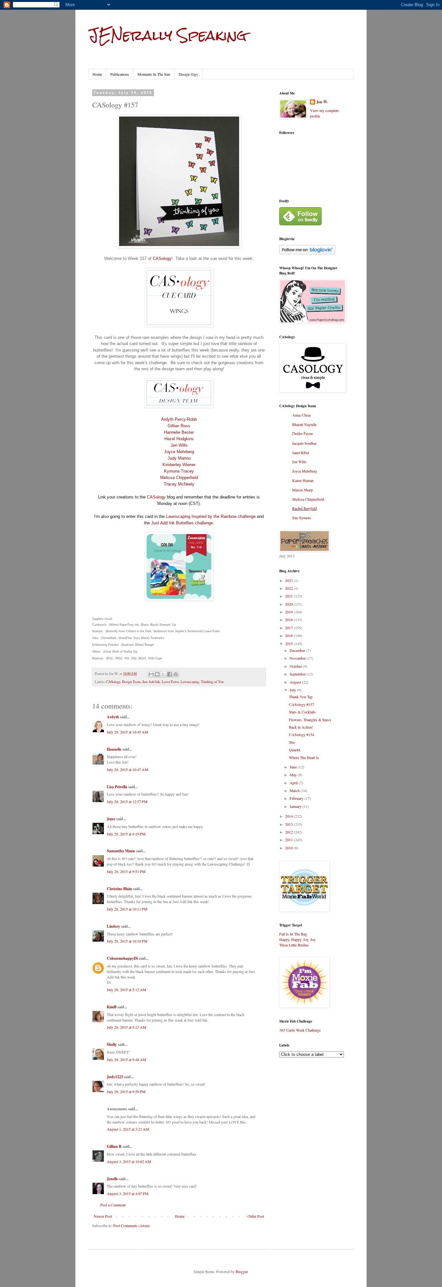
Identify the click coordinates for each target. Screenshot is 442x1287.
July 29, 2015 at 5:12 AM (126, 989)
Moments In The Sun (154, 74)
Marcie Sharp (302, 489)
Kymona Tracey (179, 471)
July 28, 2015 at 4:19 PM (126, 833)
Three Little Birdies (294, 944)
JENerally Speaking (167, 35)
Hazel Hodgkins (179, 438)
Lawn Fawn (170, 681)
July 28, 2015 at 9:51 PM (126, 871)
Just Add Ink (151, 681)
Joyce (111, 819)
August (296, 682)
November (298, 658)
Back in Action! (301, 727)
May (294, 774)
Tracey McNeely (179, 484)
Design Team (131, 681)
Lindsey (113, 926)
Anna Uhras (301, 415)
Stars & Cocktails (302, 711)
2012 (289, 831)
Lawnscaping (190, 681)
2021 (289, 596)
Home (97, 74)
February (297, 798)
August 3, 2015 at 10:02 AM (129, 1161)
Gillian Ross (179, 425)
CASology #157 (301, 704)
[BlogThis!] (157, 674)
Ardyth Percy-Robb (179, 419)
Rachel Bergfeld (304, 508)
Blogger (242, 1271)
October (296, 666)
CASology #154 (301, 734)
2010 (289, 847)
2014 (289, 816)
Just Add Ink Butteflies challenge (182, 522)
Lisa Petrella (117, 786)
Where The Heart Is (304, 757)
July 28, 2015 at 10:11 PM (127, 909)
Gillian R (114, 1146)
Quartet (294, 749)
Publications (119, 74)
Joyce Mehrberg (179, 451)
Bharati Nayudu (304, 424)
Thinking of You (212, 681)
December (298, 650)
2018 (289, 619)
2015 (289, 643)
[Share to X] (163, 674)
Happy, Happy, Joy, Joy (297, 939)
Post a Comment (113, 1204)
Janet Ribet (300, 452)
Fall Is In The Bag (293, 933)
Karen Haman (303, 480)
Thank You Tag (301, 696)
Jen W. (322, 102)
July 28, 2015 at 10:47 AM (127, 769)
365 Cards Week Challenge (300, 1030)
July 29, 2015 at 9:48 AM (126, 1059)
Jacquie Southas (304, 443)
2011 (289, 839)
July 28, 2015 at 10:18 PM (127, 941)
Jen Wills (179, 445)
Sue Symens (301, 517)
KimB (111, 1007)
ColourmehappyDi (122, 958)
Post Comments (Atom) (131, 1225)
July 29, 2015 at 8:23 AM (126, 1027)
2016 (289, 635)
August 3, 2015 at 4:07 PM (128, 1193)
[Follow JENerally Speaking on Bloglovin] (307, 252)
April (294, 782)
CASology (162, 258)
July (293, 689)
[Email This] (151, 674)
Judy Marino (179, 458)
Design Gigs (188, 74)
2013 (289, 824)
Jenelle (113, 1178)
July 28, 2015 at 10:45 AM (127, 731)
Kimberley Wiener (178, 464)
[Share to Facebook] (169, 674)
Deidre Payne (302, 433)
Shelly (112, 1044)
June (294, 766)
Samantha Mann (121, 851)
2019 (289, 611)
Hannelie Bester (179, 432)
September (298, 674)
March (295, 790)
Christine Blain (119, 888)
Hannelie (114, 749)
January (296, 806)
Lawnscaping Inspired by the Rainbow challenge (211, 516)
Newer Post (103, 1216)
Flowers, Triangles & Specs (310, 719)
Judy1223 (115, 1077)
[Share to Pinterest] (175, 674)
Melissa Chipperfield (179, 477)
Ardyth (113, 717)
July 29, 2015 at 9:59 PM (126, 1091)
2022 (289, 588)
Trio (292, 742)
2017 (289, 627)
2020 (289, 604)
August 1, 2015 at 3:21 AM (128, 1129)
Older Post (256, 1216)
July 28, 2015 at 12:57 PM (127, 801)
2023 (289, 580)
